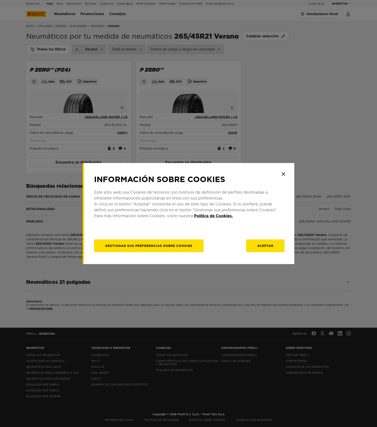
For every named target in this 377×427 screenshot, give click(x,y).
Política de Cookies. (213, 215)
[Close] (283, 174)
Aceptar (265, 245)
